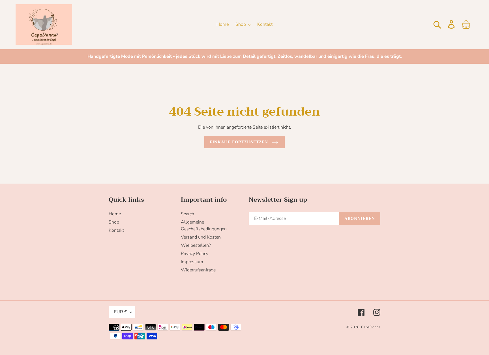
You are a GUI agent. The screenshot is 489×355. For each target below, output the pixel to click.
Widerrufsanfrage (198, 270)
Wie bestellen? (196, 245)
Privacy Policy (194, 253)
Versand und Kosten (201, 237)
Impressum (192, 262)
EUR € (120, 312)
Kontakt (116, 230)
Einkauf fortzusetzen (239, 142)
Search (187, 214)
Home (115, 214)
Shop (114, 222)
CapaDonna (370, 327)
